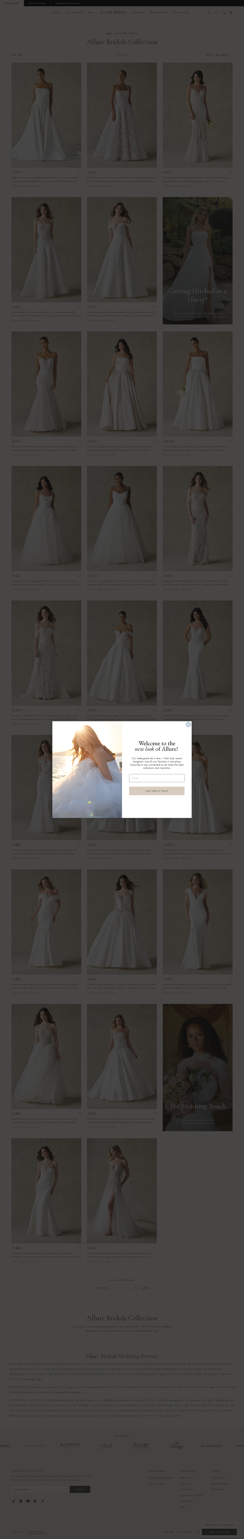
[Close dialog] (188, 724)
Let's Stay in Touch (157, 790)
